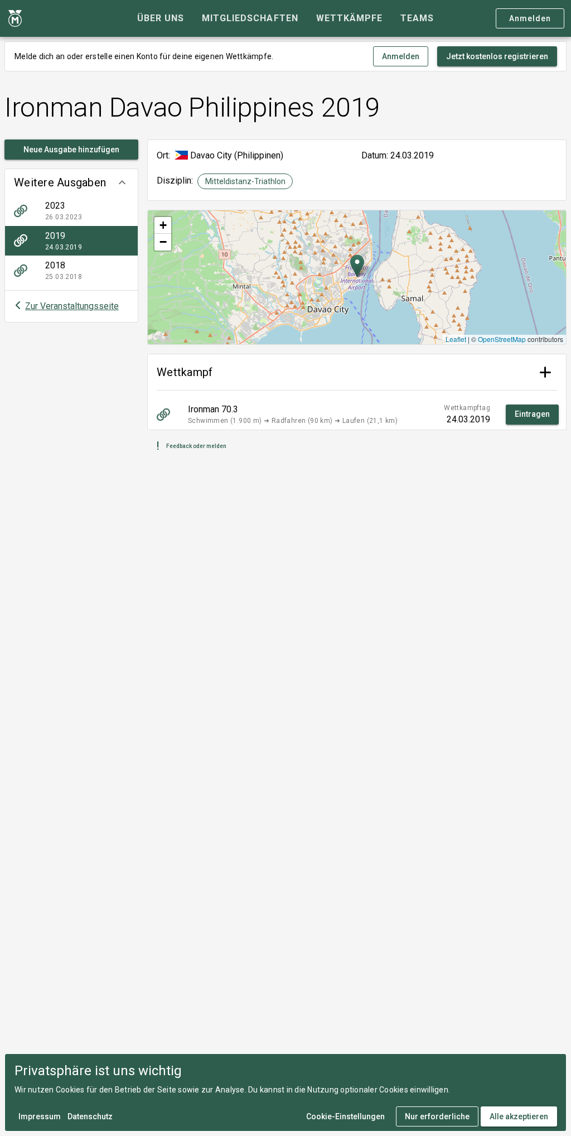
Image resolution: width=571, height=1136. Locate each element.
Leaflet (456, 339)
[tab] (160, 18)
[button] (71, 182)
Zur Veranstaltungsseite (72, 306)
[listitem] (71, 211)
